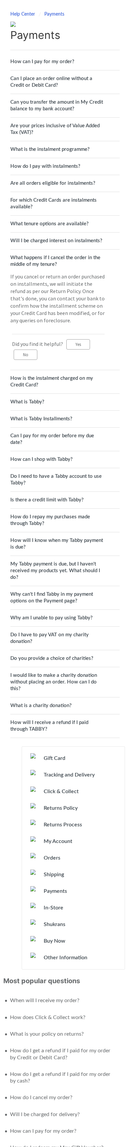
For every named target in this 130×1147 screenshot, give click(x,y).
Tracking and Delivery (69, 775)
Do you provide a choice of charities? (51, 658)
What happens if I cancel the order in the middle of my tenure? (55, 261)
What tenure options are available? (49, 223)
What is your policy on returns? (47, 1034)
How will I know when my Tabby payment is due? (56, 544)
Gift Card (54, 758)
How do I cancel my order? (41, 1097)
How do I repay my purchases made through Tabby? (50, 520)
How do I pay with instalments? (45, 166)
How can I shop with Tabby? (41, 459)
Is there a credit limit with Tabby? (47, 499)
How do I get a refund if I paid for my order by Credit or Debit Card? (60, 1054)
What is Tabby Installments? (41, 418)
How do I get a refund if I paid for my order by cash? (60, 1078)
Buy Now (54, 941)
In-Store (53, 907)
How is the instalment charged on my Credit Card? (51, 381)
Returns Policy (61, 808)
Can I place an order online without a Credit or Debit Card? (51, 82)
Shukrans (54, 924)
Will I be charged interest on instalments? (56, 240)
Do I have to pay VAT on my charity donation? (49, 638)
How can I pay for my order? (42, 61)
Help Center (23, 14)
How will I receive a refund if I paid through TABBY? (49, 726)
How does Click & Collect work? (47, 1017)
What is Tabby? (27, 401)
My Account (58, 841)
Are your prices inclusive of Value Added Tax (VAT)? (55, 129)
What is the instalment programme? (50, 149)
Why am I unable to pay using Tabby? (51, 617)
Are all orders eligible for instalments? (52, 183)
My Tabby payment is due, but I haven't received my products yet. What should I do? (55, 571)
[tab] (65, 61)
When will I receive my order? (44, 1000)
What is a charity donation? (41, 705)
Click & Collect (61, 791)
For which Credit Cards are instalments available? (53, 203)
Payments (54, 14)
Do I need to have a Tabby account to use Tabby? (56, 479)
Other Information (65, 957)
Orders (52, 858)
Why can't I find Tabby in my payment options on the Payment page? (51, 597)
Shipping (54, 874)
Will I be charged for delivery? (45, 1114)
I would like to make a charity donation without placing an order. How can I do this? (53, 682)
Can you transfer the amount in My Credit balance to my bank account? (56, 105)
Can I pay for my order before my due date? (52, 439)
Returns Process (63, 824)
